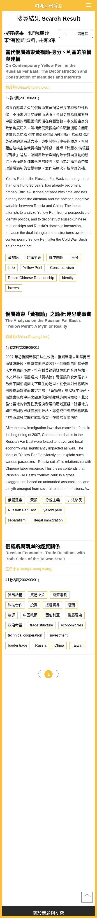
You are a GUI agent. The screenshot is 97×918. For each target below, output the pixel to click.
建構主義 (34, 257)
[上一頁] (39, 674)
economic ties (72, 625)
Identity (68, 278)
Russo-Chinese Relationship (31, 278)
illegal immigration (48, 520)
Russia (40, 645)
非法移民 (75, 500)
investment (58, 635)
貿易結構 (15, 595)
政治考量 (15, 625)
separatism (16, 520)
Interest (14, 288)
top (87, 897)
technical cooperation (25, 635)
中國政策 (30, 615)
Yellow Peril (32, 268)
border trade (17, 645)
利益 (11, 268)
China (59, 645)
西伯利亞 (52, 615)
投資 (33, 605)
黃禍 (33, 500)
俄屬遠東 (15, 500)
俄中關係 (56, 257)
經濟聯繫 (60, 595)
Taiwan (77, 645)
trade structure (41, 625)
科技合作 (15, 605)
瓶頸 (71, 605)
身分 (75, 257)
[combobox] (76, 34)
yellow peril (53, 510)
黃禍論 (13, 257)
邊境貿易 (52, 605)
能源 (11, 615)
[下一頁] (58, 674)
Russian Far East (22, 510)
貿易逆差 (37, 595)
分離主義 (52, 500)
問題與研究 (48, 6)
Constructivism (62, 268)
